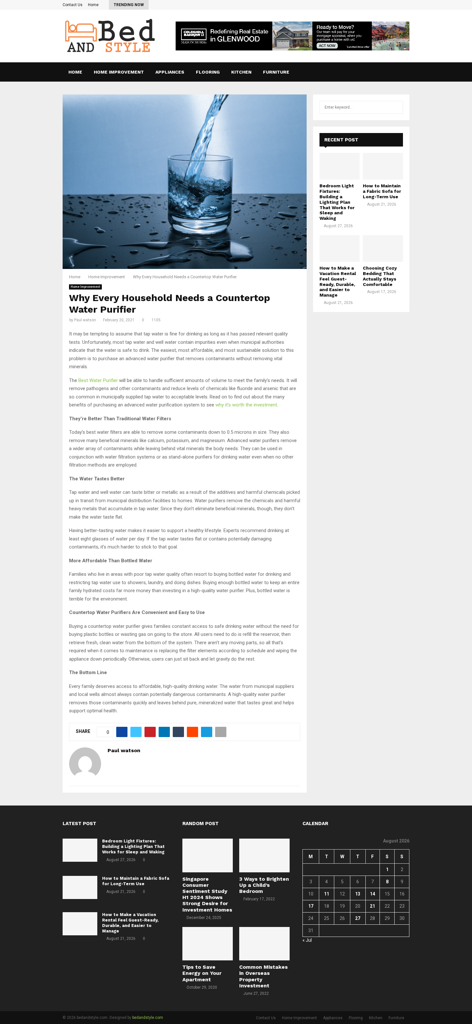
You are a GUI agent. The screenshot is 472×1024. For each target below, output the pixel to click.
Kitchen (241, 72)
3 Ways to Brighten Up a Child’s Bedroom (264, 885)
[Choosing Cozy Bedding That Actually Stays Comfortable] (383, 248)
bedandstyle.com (147, 1017)
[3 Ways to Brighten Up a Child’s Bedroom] (264, 855)
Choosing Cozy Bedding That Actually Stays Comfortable (380, 276)
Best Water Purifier (98, 380)
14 (372, 893)
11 (326, 893)
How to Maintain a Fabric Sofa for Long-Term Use (382, 191)
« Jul (307, 940)
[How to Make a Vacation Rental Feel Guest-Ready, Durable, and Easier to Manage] (339, 248)
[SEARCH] (396, 107)
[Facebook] (377, 72)
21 (372, 906)
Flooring (208, 72)
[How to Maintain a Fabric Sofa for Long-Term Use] (383, 166)
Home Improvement (119, 72)
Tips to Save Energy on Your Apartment (202, 973)
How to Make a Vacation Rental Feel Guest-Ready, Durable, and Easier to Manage (337, 281)
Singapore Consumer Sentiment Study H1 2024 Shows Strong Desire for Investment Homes (207, 894)
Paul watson (85, 320)
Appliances (169, 72)
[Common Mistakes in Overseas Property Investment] (264, 943)
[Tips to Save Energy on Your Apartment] (207, 943)
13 (357, 893)
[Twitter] (384, 72)
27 (357, 918)
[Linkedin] (398, 72)
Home (93, 5)
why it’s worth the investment (246, 405)
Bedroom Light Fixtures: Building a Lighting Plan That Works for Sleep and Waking (336, 202)
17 (310, 906)
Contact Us (73, 5)
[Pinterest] (391, 72)
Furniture (276, 72)
